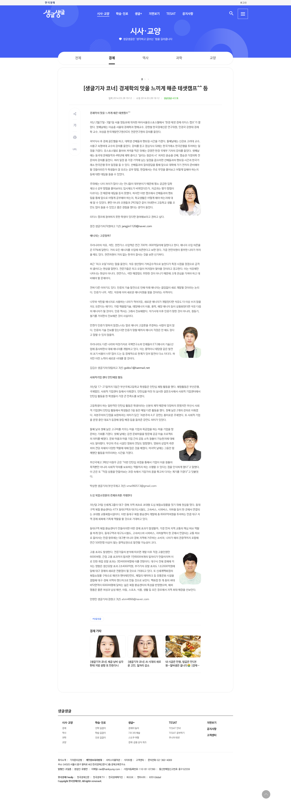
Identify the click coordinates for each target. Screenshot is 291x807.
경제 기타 (95, 631)
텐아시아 (141, 777)
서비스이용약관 (113, 760)
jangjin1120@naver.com (137, 226)
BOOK (130, 777)
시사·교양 (103, 14)
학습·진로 (122, 14)
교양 (213, 58)
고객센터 (140, 760)
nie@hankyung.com (109, 769)
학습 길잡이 (100, 733)
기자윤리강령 (76, 760)
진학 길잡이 (100, 728)
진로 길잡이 (100, 737)
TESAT (170, 14)
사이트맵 (128, 760)
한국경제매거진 (116, 777)
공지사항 (187, 14)
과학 (179, 58)
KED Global (155, 777)
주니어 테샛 (174, 737)
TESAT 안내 (175, 728)
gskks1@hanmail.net (137, 368)
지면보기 (154, 14)
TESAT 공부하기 (177, 733)
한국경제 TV (99, 777)
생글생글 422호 (171, 98)
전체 (78, 58)
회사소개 (62, 760)
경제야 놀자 (133, 728)
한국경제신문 (83, 777)
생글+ (138, 14)
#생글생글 (97, 619)
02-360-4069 (164, 760)
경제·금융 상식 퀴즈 (137, 742)
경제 (112, 58)
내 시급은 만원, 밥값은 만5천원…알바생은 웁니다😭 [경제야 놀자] (182, 665)
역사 (145, 58)
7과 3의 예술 (134, 733)
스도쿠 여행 (133, 737)
